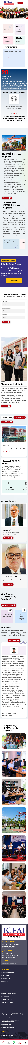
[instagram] (12, 1019)
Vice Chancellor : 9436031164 (10, 939)
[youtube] (4, 1019)
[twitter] (9, 1019)
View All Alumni (13, 640)
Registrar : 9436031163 (8, 941)
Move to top (13, 1038)
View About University (7, 605)
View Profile (7, 537)
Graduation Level (6, 308)
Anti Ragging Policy (7, 986)
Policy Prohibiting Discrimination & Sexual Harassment (11, 1004)
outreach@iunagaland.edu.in (9, 947)
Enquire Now (14, 281)
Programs (5, 314)
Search (5, 322)
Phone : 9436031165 (7, 937)
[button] (1, 12)
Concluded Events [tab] (20, 417)
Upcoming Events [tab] (7, 417)
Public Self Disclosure (8, 1011)
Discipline (4, 301)
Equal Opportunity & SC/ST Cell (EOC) (12, 998)
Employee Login (6, 1008)
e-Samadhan (5, 965)
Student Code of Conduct (9, 977)
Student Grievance (7, 983)
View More (7, 59)
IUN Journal (5, 959)
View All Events (6, 421)
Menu (25, 1043)
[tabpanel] (14, 441)
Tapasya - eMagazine (8, 956)
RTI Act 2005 (5, 980)
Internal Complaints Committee (10, 1001)
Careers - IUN (6, 962)
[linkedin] (6, 1019)
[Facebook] (1, 1019)
